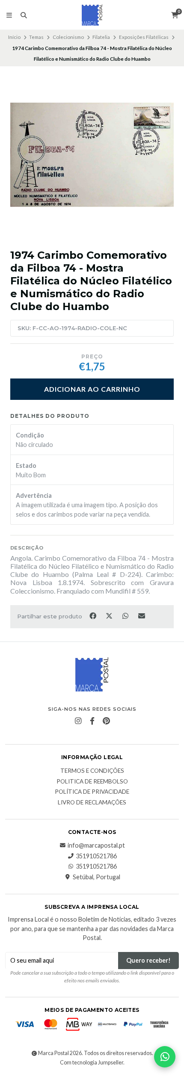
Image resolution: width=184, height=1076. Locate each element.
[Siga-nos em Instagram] (78, 721)
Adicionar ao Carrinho (92, 389)
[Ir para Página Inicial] (92, 15)
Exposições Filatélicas (144, 37)
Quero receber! (148, 960)
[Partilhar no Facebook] (93, 616)
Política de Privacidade (92, 792)
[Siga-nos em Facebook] (92, 721)
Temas (36, 37)
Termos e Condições (92, 771)
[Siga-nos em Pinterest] (106, 721)
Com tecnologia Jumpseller (91, 1062)
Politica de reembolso (92, 782)
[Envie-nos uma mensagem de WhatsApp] (164, 1056)
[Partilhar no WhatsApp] (126, 616)
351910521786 (96, 856)
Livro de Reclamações (92, 803)
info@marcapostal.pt (96, 845)
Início (14, 37)
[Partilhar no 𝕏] (109, 616)
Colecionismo (68, 37)
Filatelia (101, 37)
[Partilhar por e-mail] (141, 616)
